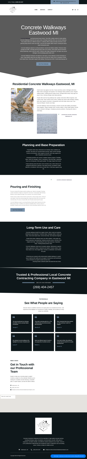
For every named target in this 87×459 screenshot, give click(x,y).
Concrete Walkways (25, 38)
